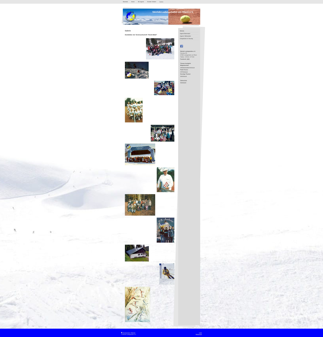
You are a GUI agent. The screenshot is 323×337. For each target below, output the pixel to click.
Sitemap (133, 332)
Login (200, 332)
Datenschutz (183, 80)
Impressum (183, 82)
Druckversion (126, 332)
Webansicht (199, 334)
